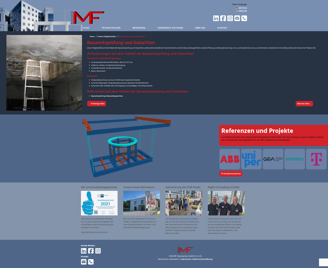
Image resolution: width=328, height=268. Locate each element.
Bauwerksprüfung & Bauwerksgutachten (107, 96)
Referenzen (138, 28)
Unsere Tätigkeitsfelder (107, 36)
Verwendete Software (170, 28)
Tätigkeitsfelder (110, 28)
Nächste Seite (303, 103)
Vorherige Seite (97, 103)
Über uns (200, 28)
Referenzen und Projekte (257, 131)
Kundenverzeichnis (232, 173)
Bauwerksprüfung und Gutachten (132, 36)
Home (86, 28)
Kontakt (222, 28)
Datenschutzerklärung (202, 259)
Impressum (186, 259)
